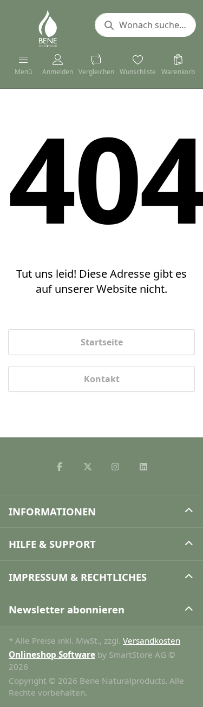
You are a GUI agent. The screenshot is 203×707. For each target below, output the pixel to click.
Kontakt (102, 379)
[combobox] (145, 25)
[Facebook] (59, 467)
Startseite (102, 342)
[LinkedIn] (143, 467)
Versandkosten (151, 640)
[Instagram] (116, 467)
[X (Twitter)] (88, 467)
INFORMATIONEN (52, 511)
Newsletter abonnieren (67, 609)
